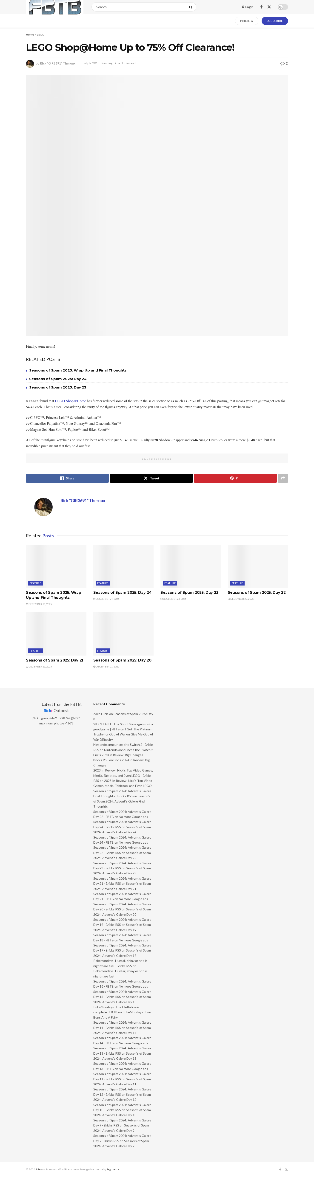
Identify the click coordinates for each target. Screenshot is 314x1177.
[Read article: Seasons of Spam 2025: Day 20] (123, 634)
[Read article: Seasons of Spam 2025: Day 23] (190, 566)
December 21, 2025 (40, 666)
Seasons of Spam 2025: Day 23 (57, 387)
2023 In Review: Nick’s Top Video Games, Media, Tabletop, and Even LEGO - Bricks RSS (123, 775)
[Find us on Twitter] (269, 7)
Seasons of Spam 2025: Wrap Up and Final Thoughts (78, 370)
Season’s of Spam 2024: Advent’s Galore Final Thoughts (121, 801)
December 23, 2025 (174, 598)
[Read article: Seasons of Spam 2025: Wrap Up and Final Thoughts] (56, 566)
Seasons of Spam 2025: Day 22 (257, 592)
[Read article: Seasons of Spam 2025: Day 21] (56, 634)
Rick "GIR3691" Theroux (57, 63)
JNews (40, 1169)
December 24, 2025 (107, 598)
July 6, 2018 (91, 63)
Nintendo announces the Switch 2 (128, 750)
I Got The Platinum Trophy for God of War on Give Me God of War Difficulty (123, 734)
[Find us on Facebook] (261, 7)
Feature (35, 583)
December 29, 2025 (40, 604)
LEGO (40, 34)
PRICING (246, 21)
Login (249, 7)
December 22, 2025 (242, 598)
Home (30, 34)
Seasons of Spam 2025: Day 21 (54, 660)
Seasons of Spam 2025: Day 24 (58, 379)
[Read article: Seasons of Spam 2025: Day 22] (258, 566)
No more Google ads (133, 817)
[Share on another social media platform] (283, 478)
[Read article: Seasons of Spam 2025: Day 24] (123, 566)
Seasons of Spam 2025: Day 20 (122, 660)
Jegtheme (113, 1169)
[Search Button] (191, 6)
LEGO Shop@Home (70, 400)
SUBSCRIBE (275, 21)
